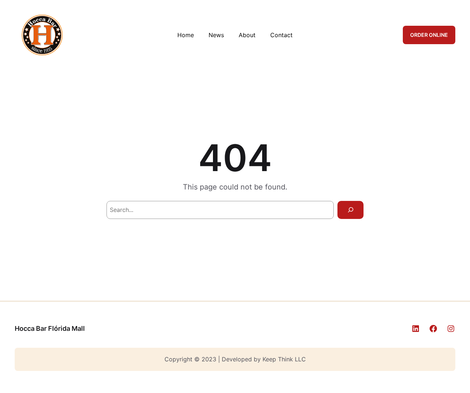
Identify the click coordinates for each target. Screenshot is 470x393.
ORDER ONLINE (429, 35)
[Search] (350, 210)
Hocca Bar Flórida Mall (50, 328)
